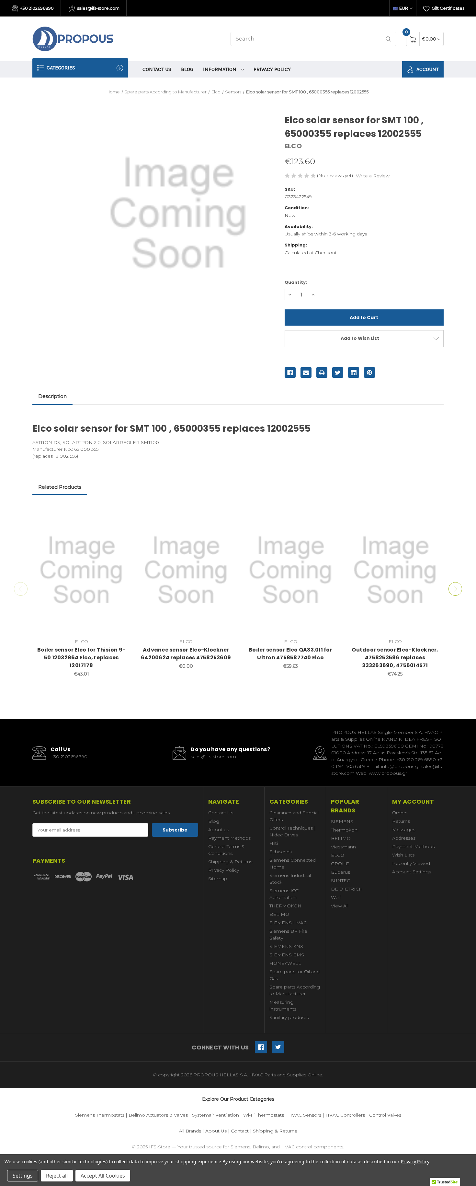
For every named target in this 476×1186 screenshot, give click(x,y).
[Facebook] (290, 372)
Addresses (403, 838)
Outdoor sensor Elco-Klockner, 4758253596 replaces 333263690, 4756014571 (395, 657)
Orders (399, 813)
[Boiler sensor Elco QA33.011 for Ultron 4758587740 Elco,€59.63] (290, 570)
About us (218, 830)
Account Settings (411, 872)
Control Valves (385, 1115)
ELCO (337, 855)
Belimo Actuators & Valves (158, 1115)
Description (52, 396)
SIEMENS (342, 821)
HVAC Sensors (304, 1115)
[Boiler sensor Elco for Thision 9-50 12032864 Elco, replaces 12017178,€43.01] (81, 570)
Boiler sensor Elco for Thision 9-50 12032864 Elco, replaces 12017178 (81, 657)
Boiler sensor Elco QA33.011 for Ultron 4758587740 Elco (290, 653)
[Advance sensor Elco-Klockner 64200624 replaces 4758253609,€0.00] (186, 570)
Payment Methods (229, 838)
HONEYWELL (285, 963)
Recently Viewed (411, 863)
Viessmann (343, 847)
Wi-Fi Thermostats (263, 1115)
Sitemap (217, 878)
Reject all (57, 1175)
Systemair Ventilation (215, 1115)
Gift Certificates (447, 8)
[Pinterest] (369, 372)
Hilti (273, 843)
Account (427, 69)
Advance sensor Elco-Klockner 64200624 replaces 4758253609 (186, 653)
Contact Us (156, 69)
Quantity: (296, 282)
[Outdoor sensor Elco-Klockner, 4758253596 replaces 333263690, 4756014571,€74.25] (395, 570)
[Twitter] (337, 372)
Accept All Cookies (103, 1175)
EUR (403, 8)
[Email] (306, 372)
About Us (216, 1131)
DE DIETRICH (347, 889)
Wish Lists (403, 855)
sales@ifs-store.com (97, 8)
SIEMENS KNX (286, 946)
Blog (187, 69)
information (220, 69)
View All (339, 906)
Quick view (120, 512)
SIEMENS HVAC (288, 923)
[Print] (321, 372)
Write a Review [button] (373, 176)
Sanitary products (289, 1017)
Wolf (336, 897)
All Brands (190, 1131)
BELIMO (279, 914)
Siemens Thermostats (99, 1115)
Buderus (340, 872)
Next (455, 589)
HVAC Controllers (345, 1115)
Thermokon (344, 830)
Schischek (280, 852)
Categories (60, 68)
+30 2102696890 (36, 8)
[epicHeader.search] (388, 39)
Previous (21, 589)
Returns (401, 821)
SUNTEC (340, 880)
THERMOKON (285, 906)
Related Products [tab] (59, 487)
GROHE (340, 864)
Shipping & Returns (230, 862)
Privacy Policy (272, 69)
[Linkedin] (353, 372)
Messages (403, 830)
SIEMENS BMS (286, 955)
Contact (240, 1131)
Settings (23, 1175)
